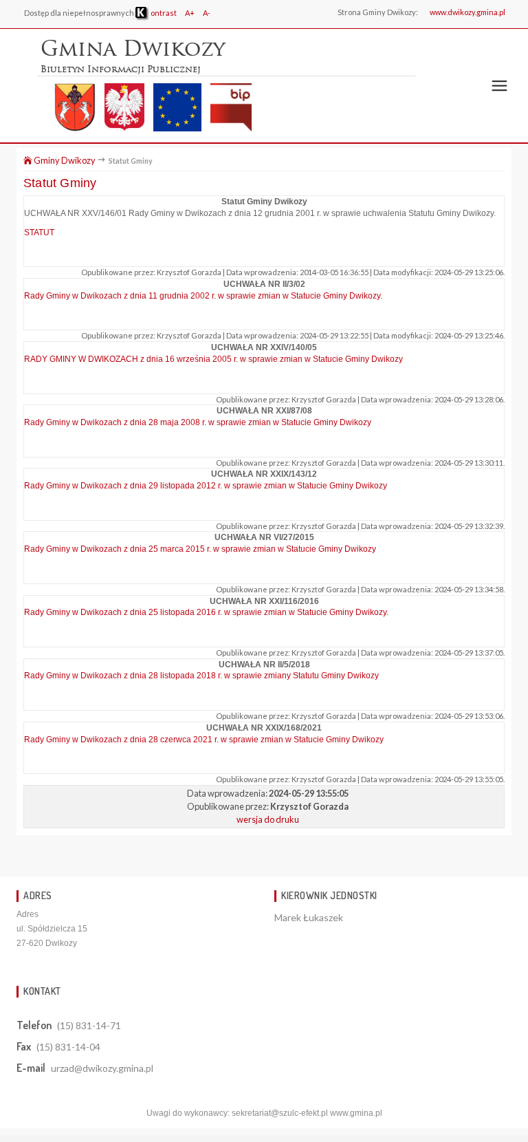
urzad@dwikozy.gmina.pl (102, 1068)
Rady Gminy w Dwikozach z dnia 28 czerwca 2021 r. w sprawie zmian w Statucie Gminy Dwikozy (204, 739)
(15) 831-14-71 (89, 1025)
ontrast (163, 12)
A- (206, 12)
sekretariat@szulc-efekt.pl (280, 1113)
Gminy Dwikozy (64, 160)
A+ (190, 12)
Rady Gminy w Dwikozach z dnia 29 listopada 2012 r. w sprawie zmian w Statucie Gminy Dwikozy (205, 486)
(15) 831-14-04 (68, 1047)
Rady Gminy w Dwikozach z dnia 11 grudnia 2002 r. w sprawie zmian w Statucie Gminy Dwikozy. (203, 296)
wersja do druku (267, 819)
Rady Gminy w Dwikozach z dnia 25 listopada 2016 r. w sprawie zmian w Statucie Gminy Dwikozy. (206, 612)
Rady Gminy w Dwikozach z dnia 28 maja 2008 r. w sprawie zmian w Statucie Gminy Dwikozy (197, 422)
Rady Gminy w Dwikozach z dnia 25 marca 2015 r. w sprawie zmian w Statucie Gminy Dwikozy (200, 549)
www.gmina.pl (356, 1113)
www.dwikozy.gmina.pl (467, 12)
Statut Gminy (59, 183)
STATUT (39, 232)
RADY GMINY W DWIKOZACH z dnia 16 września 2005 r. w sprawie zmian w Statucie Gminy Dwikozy (213, 359)
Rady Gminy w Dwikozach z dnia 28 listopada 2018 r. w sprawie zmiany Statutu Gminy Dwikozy (201, 675)
